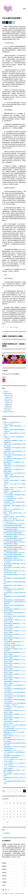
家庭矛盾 (7, 400)
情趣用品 (4, 863)
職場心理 (7, 408)
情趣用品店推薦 (7, 411)
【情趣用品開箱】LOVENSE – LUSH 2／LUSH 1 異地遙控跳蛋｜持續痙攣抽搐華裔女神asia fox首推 (14, 752)
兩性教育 (16, 327)
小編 (3, 327)
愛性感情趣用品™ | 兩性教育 (7, 893)
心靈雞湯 (7, 404)
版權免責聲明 (6, 833)
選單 (24, 8)
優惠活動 (5, 391)
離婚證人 (16, 857)
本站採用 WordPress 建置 (19, 893)
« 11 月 (6, 822)
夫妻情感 (7, 397)
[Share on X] (6, 22)
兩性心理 (12, 327)
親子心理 (7, 409)
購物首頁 (4, 866)
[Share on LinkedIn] (10, 22)
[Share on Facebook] (3, 22)
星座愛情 (7, 406)
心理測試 (7, 402)
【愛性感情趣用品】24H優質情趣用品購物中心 (14, 600)
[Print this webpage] (13, 22)
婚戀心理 (7, 399)
